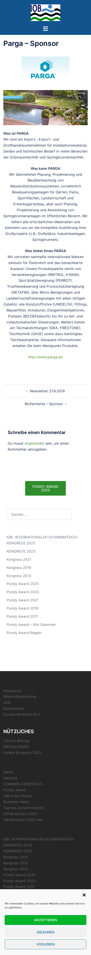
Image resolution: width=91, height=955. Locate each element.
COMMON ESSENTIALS (22, 784)
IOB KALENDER (16, 746)
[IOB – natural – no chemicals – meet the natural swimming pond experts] (45, 12)
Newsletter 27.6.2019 (47, 391)
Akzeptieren (45, 920)
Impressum (12, 691)
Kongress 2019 (19, 567)
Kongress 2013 (19, 576)
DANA (8, 772)
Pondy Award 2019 (22, 608)
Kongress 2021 (19, 559)
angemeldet (34, 443)
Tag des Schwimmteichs (23, 808)
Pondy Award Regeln (24, 632)
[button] (84, 895)
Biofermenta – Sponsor (44, 404)
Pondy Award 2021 (22, 600)
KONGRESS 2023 (21, 551)
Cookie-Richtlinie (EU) (21, 714)
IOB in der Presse (17, 796)
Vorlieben (45, 944)
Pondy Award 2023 (23, 592)
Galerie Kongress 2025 (22, 752)
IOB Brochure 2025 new (23, 819)
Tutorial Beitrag (16, 740)
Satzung (10, 778)
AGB (6, 702)
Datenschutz (13, 708)
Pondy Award (14, 790)
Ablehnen (45, 932)
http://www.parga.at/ (45, 357)
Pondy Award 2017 (22, 616)
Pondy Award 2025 (23, 583)
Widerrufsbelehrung (19, 696)
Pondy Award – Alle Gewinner (31, 624)
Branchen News (16, 802)
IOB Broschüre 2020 (20, 814)
